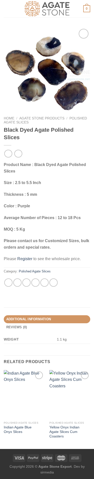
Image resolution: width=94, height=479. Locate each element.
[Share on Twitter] (26, 282)
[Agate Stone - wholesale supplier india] (47, 9)
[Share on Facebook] (17, 282)
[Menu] (7, 9)
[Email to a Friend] (35, 282)
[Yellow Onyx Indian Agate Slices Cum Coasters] (69, 394)
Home (9, 118)
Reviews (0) (16, 327)
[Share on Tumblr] (53, 282)
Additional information (28, 319)
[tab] (47, 319)
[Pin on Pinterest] (44, 282)
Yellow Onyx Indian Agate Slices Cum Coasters (64, 431)
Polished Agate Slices (35, 271)
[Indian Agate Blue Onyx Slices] (24, 394)
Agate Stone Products (41, 118)
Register (24, 259)
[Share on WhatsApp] (8, 282)
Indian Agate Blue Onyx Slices (18, 429)
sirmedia (47, 472)
